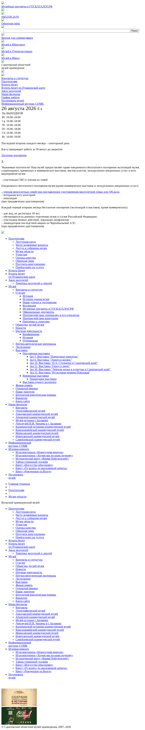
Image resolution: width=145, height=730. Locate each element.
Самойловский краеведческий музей (38, 639)
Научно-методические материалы (36, 575)
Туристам (21, 524)
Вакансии (21, 597)
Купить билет (9, 84)
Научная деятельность (29, 572)
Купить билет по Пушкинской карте (23, 87)
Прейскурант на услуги (30, 537)
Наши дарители (25, 591)
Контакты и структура (14, 78)
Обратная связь (25, 530)
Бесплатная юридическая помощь (36, 594)
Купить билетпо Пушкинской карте (21, 545)
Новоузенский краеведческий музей (37, 636)
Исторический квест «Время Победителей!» (42, 658)
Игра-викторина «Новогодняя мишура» (40, 652)
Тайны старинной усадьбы (32, 661)
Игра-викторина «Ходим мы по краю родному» (44, 655)
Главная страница (19, 483)
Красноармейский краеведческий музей (40, 629)
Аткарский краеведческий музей (35, 617)
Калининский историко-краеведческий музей (43, 626)
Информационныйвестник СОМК (19, 644)
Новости (21, 569)
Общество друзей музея (30, 566)
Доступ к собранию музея (31, 518)
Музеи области (17, 496)
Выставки (22, 581)
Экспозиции (23, 578)
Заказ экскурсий (11, 90)
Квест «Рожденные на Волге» (34, 671)
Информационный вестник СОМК (22, 103)
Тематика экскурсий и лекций (34, 553)
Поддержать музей (12, 100)
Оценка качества (26, 527)
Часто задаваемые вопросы (32, 514)
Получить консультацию (30, 534)
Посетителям (9, 81)
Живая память (24, 585)
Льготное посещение (14, 155)
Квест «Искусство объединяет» (34, 664)
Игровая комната (18, 648)
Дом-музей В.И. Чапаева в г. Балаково (38, 623)
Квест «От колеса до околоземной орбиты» (42, 668)
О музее (20, 562)
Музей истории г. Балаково (32, 620)
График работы (10, 97)
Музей (12, 556)
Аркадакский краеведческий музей (37, 613)
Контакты (21, 607)
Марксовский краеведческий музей (37, 632)
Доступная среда (26, 511)
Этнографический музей (30, 610)
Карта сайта (23, 601)
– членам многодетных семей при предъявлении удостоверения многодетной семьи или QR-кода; (60, 191)
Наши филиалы (10, 94)
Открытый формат (27, 588)
